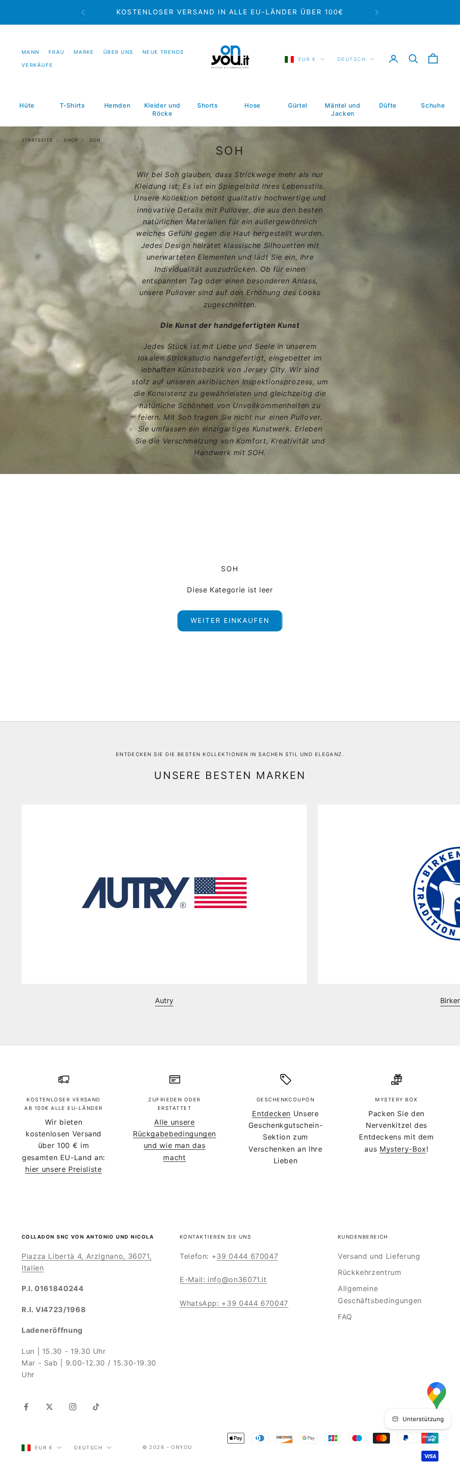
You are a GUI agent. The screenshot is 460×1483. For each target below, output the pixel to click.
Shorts (207, 105)
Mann (31, 52)
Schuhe (433, 105)
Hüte (27, 105)
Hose (252, 105)
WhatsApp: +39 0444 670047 (234, 1303)
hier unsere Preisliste (63, 1169)
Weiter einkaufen (229, 620)
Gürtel (297, 105)
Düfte (388, 105)
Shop (71, 140)
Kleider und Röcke (162, 109)
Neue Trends (163, 52)
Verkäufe (37, 65)
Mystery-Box (403, 1148)
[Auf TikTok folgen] (96, 1406)
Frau (57, 52)
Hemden (117, 105)
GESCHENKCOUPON (285, 1099)
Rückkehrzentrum (370, 1272)
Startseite (37, 140)
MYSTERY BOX (396, 1099)
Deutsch (351, 59)
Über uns (118, 52)
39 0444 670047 (247, 1256)
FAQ (345, 1316)
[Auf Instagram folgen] (72, 1406)
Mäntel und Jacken (342, 109)
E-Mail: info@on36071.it (223, 1279)
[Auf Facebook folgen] (26, 1406)
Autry (164, 1000)
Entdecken (271, 1113)
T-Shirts (72, 105)
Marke (84, 52)
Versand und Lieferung (379, 1256)
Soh (95, 140)
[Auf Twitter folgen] (49, 1406)
